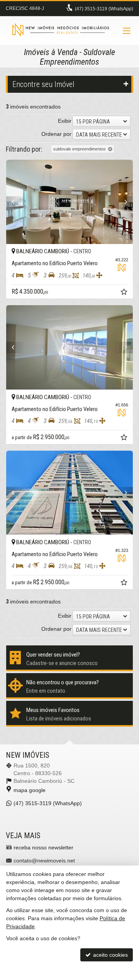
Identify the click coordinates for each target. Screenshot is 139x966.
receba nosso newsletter (43, 847)
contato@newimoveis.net (44, 860)
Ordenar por (56, 134)
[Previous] (15, 202)
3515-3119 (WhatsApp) (104, 9)
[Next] (123, 202)
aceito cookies (110, 955)
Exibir (64, 121)
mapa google (30, 790)
